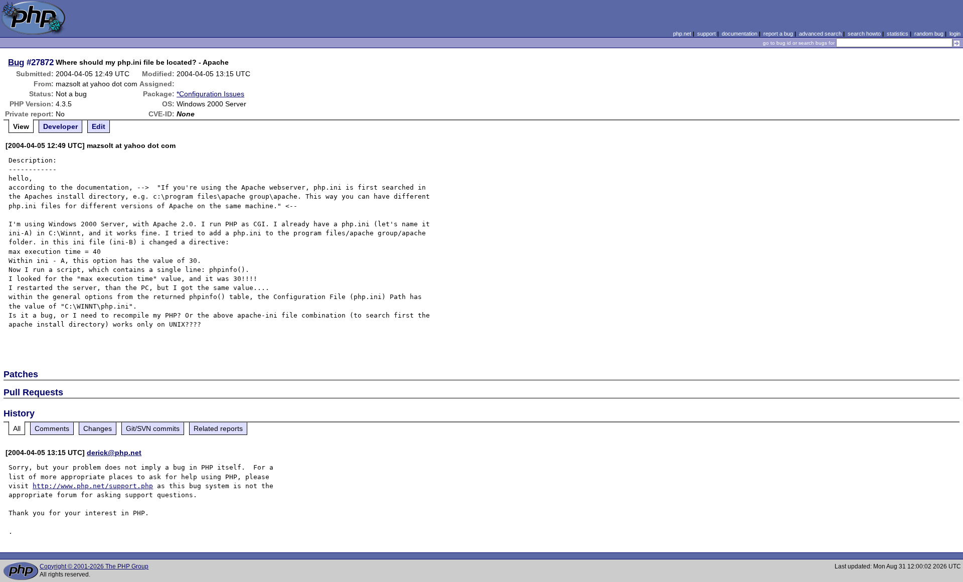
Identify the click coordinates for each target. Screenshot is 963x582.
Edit (98, 126)
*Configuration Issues (210, 94)
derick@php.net (114, 453)
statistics (897, 34)
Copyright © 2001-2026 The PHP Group (94, 566)
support (706, 34)
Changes (97, 428)
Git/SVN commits (153, 428)
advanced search (820, 34)
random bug (928, 34)
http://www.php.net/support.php (93, 486)
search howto (864, 34)
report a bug (778, 34)
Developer (60, 126)
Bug (16, 62)
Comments (52, 428)
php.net (682, 34)
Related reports (218, 428)
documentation (739, 34)
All (17, 428)
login (954, 34)
